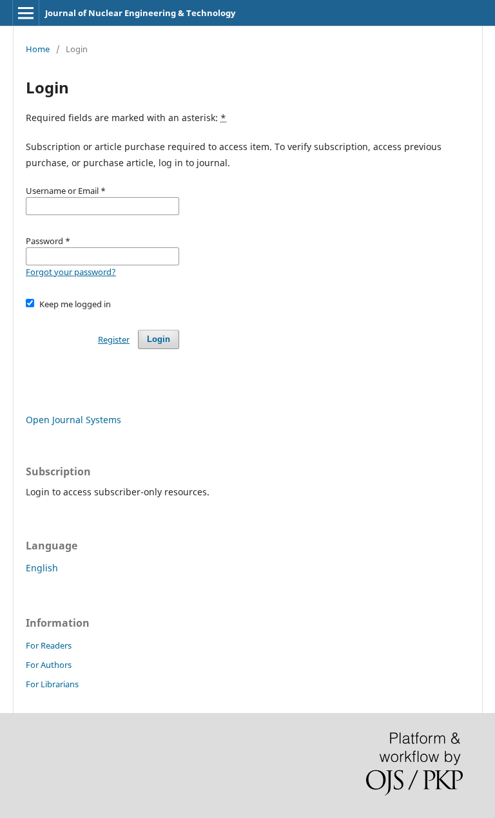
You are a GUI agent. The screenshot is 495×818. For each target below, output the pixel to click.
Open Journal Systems (73, 420)
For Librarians (52, 684)
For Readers (49, 645)
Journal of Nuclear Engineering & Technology (140, 13)
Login (158, 339)
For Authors (49, 665)
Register (114, 339)
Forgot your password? (71, 272)
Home (38, 49)
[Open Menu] (26, 13)
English (42, 568)
